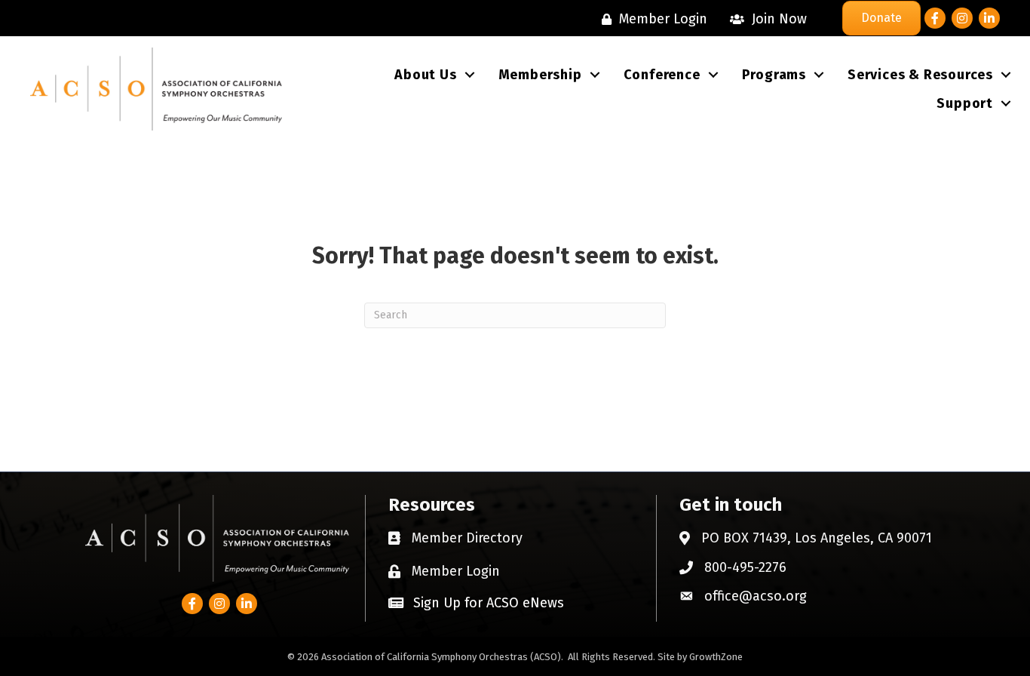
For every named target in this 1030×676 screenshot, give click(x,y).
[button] (476, 602)
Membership (540, 74)
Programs (774, 74)
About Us (425, 74)
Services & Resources (920, 74)
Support (965, 103)
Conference (662, 74)
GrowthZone (716, 656)
